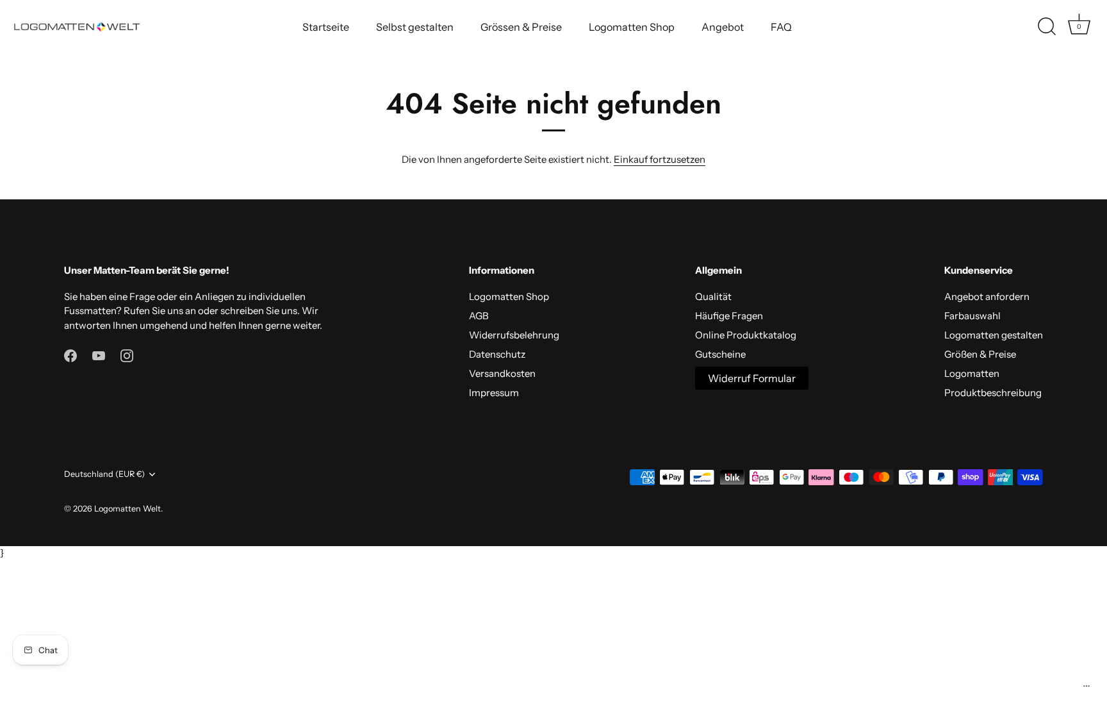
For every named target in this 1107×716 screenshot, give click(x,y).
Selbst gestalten (415, 27)
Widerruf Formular (752, 378)
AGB (479, 316)
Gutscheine (720, 354)
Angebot (722, 27)
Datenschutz (497, 354)
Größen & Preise (980, 354)
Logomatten (971, 373)
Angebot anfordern (986, 296)
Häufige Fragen (729, 316)
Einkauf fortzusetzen (659, 159)
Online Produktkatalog (745, 335)
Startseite (325, 27)
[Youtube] (98, 355)
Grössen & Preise (521, 27)
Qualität (713, 296)
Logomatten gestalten (993, 335)
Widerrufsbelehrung (514, 335)
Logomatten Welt (127, 508)
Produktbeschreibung (993, 393)
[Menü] (1086, 689)
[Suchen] (1047, 27)
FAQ (781, 27)
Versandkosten (502, 373)
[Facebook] (70, 355)
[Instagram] (126, 355)
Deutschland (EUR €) (104, 474)
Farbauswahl (972, 316)
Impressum (494, 393)
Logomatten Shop (632, 27)
